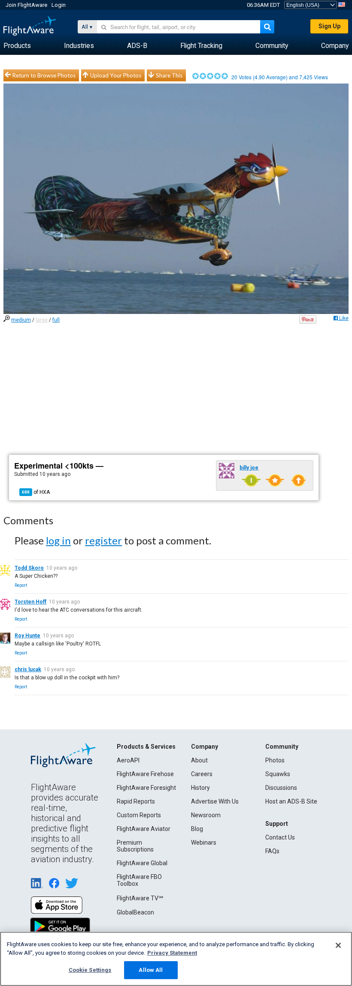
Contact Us (280, 837)
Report (21, 585)
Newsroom (206, 815)
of (36, 492)
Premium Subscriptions (135, 846)
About (199, 760)
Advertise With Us (215, 801)
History (200, 787)
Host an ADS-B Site (291, 801)
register (103, 540)
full (56, 320)
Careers (201, 774)
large (42, 320)
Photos (275, 760)
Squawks (277, 774)
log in (58, 540)
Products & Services (146, 746)
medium (21, 320)
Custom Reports (139, 815)
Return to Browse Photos (44, 75)
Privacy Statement (172, 953)
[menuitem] (17, 46)
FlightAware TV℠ (140, 898)
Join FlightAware (26, 5)
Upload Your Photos (115, 75)
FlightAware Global (142, 863)
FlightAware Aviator (143, 828)
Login (59, 5)
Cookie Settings (90, 970)
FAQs (272, 851)
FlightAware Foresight (146, 787)
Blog (197, 828)
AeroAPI (128, 760)
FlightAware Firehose (145, 774)
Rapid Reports (136, 801)
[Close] (338, 945)
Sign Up (329, 26)
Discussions (281, 787)
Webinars (203, 842)
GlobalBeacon (135, 912)
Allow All (151, 970)
